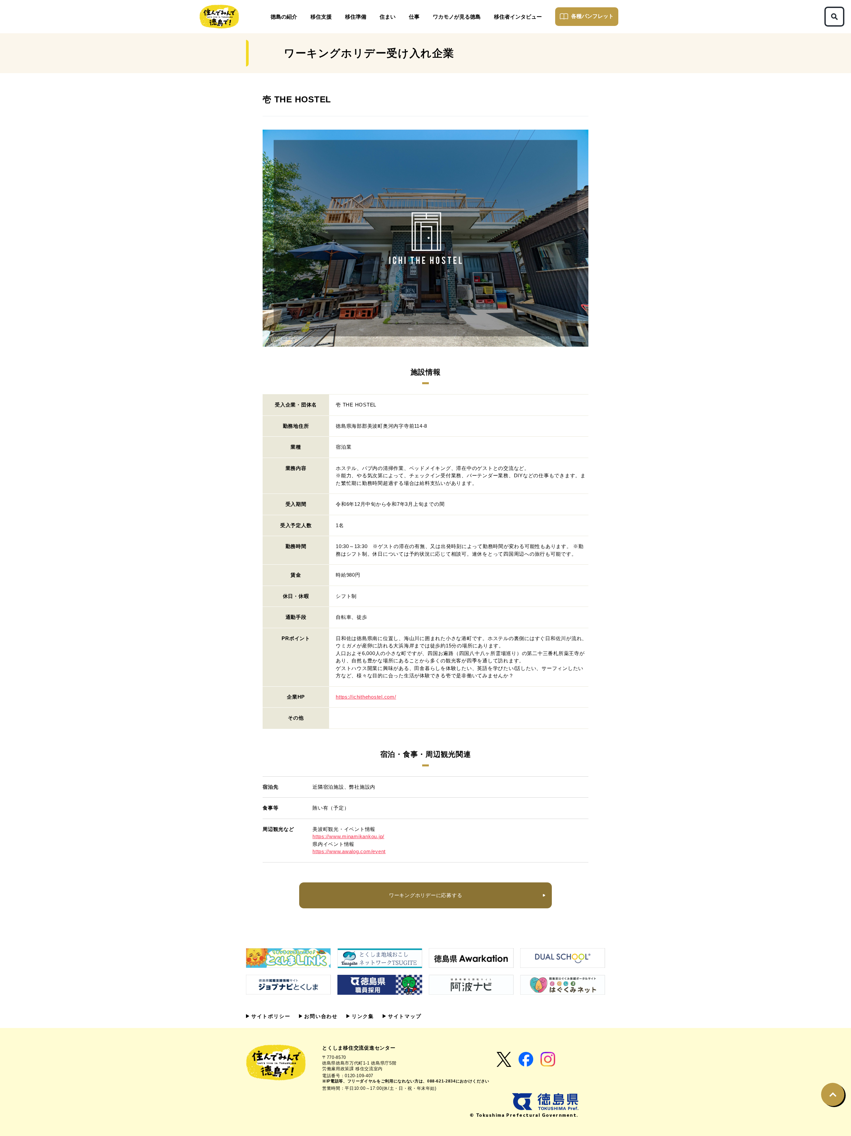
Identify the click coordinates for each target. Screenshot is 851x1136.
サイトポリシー (269, 1016)
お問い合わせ (320, 1016)
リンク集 (362, 1016)
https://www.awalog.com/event (349, 851)
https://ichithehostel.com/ (366, 697)
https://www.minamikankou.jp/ (348, 836)
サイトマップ (404, 1016)
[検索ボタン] (834, 17)
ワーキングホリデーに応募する (425, 895)
